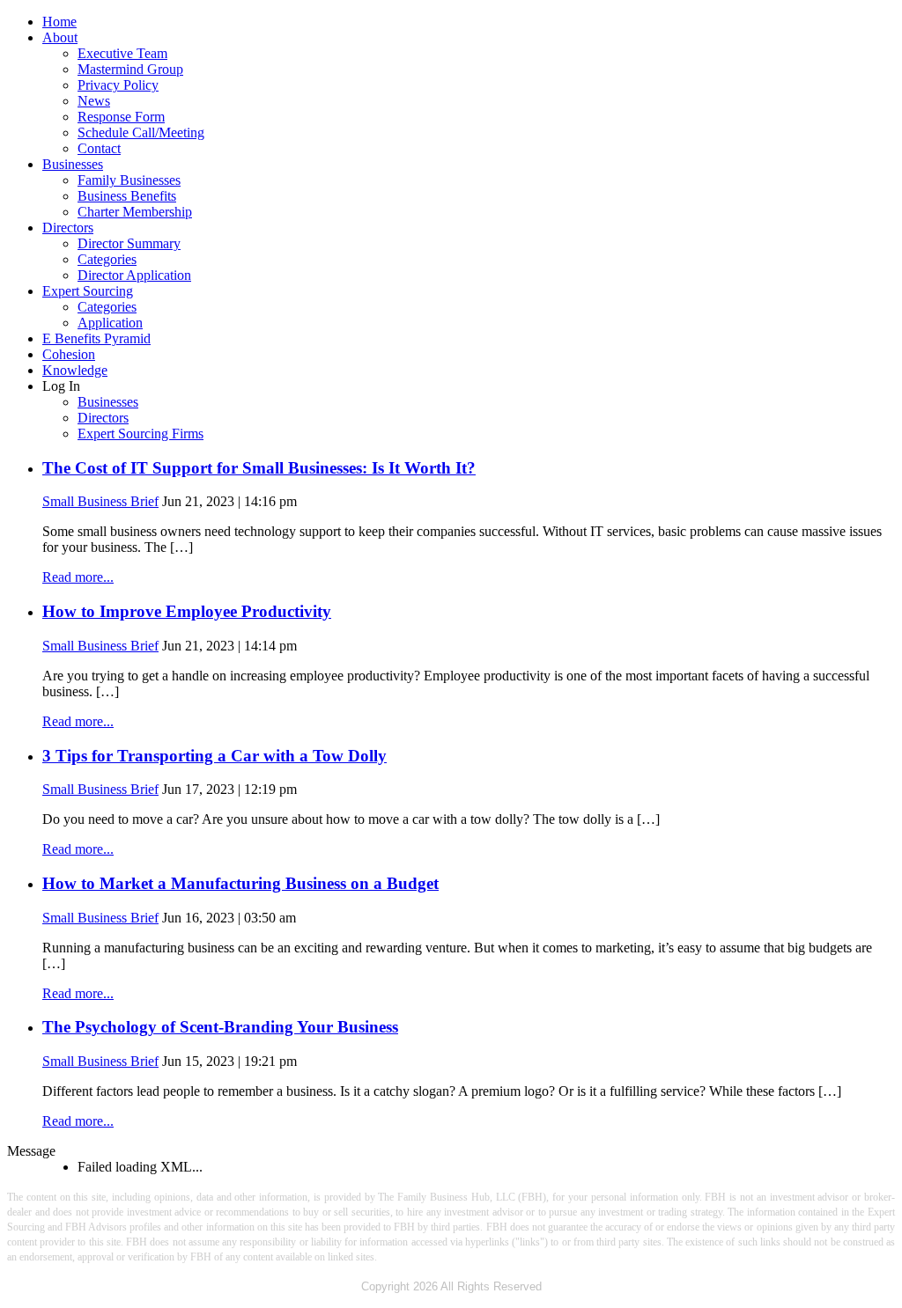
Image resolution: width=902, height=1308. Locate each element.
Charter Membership (135, 211)
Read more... (78, 576)
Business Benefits (127, 195)
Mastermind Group (130, 69)
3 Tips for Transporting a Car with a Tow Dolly (214, 755)
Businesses (72, 164)
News (94, 100)
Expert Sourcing (87, 290)
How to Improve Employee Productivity (186, 611)
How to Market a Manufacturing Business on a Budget (240, 883)
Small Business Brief (100, 501)
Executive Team (122, 53)
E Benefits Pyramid (96, 338)
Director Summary (129, 243)
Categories (107, 259)
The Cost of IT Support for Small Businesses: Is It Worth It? (259, 468)
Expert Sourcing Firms (140, 433)
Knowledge (74, 370)
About (60, 37)
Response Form (121, 116)
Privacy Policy (118, 84)
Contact (99, 148)
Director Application (134, 275)
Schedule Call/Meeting (141, 132)
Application (110, 322)
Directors (67, 227)
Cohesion (68, 354)
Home (59, 21)
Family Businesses (129, 180)
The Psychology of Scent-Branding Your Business (220, 1027)
